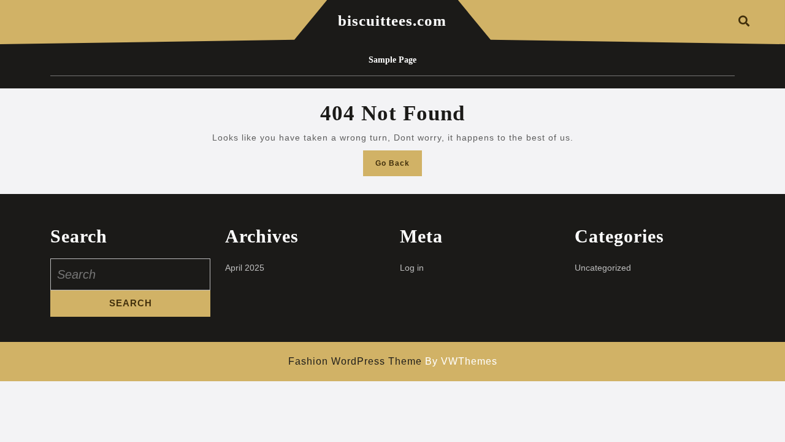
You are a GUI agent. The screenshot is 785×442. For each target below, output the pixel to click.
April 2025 (244, 268)
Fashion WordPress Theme (355, 361)
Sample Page (392, 59)
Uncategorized (603, 268)
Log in (412, 268)
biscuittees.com (392, 20)
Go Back (398, 166)
